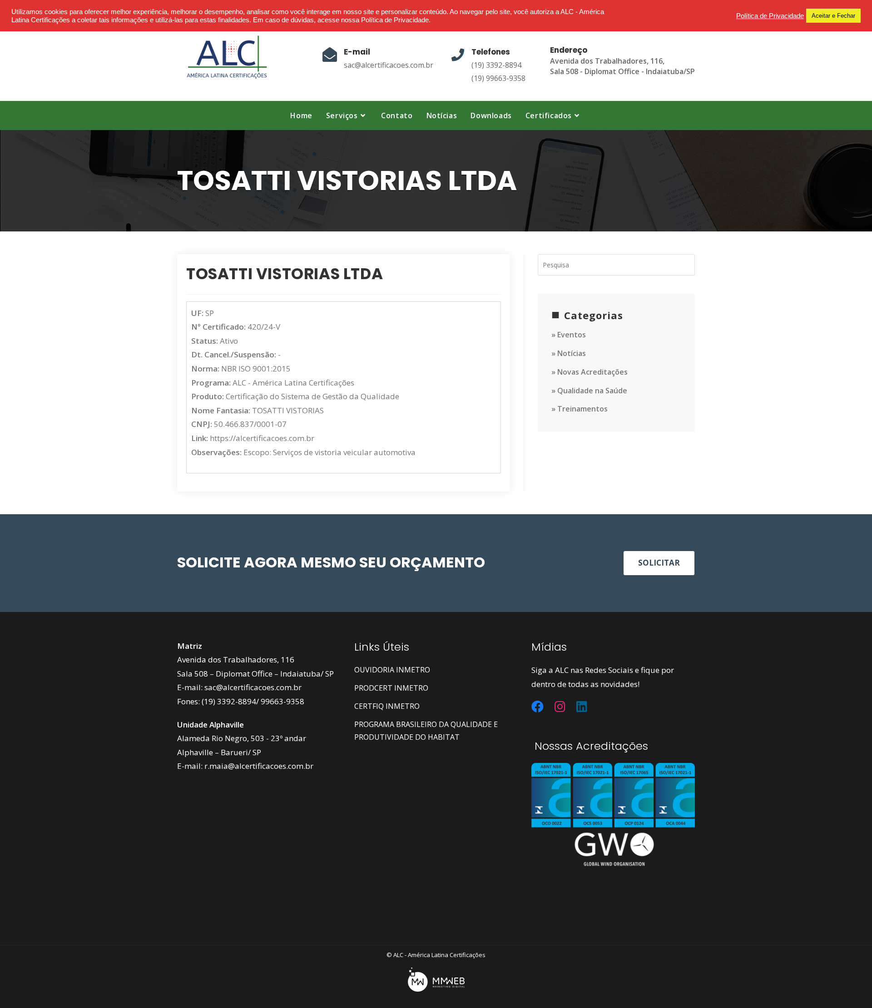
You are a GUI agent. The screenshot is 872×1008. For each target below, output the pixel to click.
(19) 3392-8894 (496, 65)
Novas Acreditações (592, 372)
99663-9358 (282, 701)
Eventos (571, 335)
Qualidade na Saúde (592, 391)
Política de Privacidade (770, 16)
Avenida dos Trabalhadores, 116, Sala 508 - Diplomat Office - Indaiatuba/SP (622, 66)
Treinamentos (582, 409)
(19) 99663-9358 (498, 78)
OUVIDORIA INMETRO (392, 670)
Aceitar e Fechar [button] (833, 15)
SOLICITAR (659, 562)
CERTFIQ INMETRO (387, 706)
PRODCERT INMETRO (391, 688)
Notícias (571, 353)
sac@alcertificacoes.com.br (388, 65)
